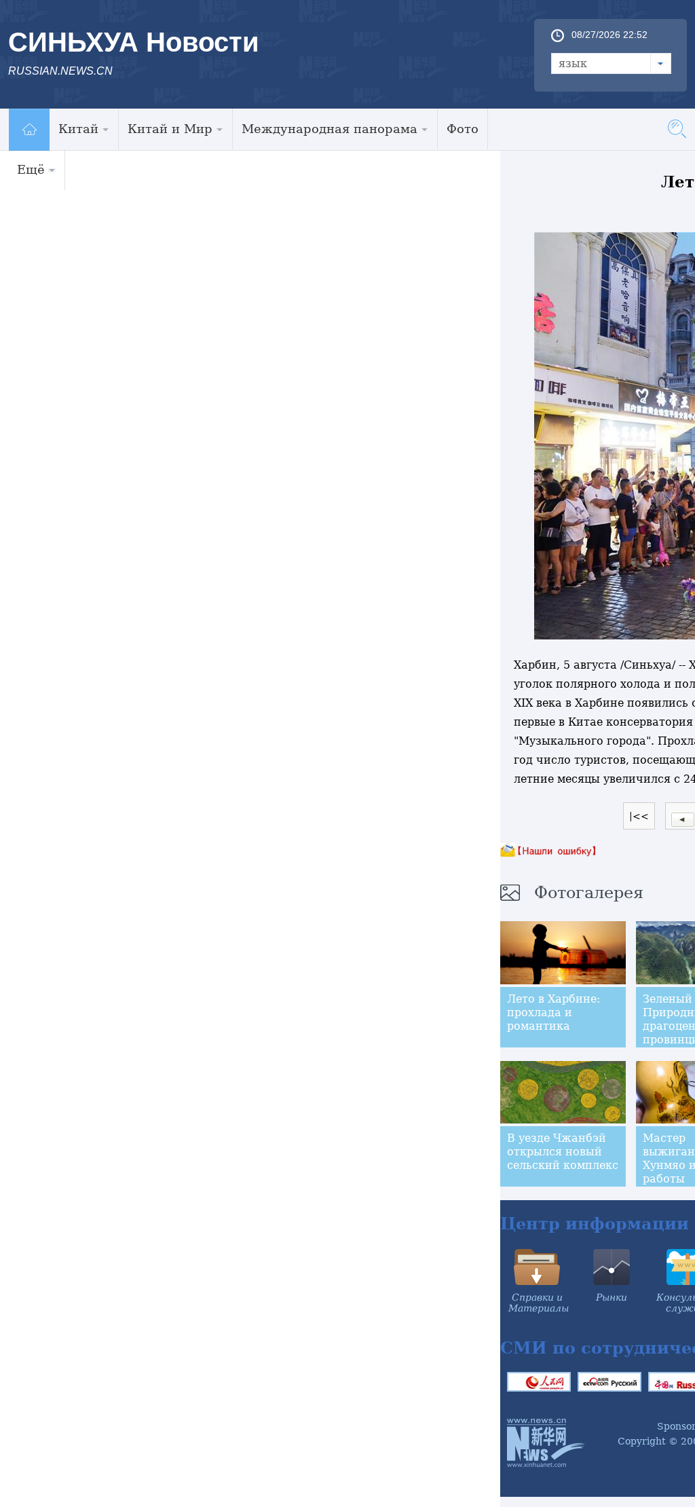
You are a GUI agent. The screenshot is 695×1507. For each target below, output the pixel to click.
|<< (639, 816)
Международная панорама (329, 129)
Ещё (31, 169)
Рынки (611, 1297)
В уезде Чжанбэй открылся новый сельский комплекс (562, 1152)
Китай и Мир (170, 129)
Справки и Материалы (538, 1303)
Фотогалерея (588, 892)
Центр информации (594, 1223)
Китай (78, 129)
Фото (462, 129)
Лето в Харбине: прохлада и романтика (553, 1012)
